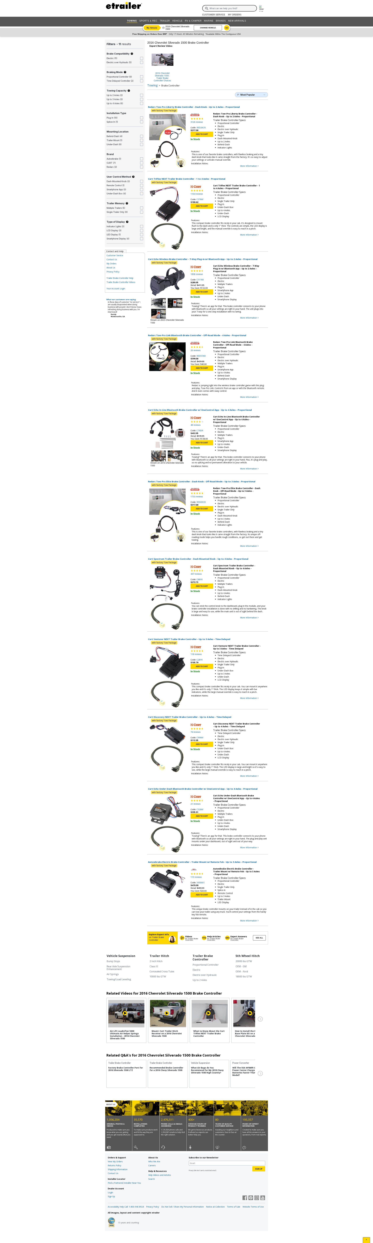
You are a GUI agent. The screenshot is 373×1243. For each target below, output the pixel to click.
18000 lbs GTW (244, 976)
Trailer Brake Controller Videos (121, 282)
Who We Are (154, 1161)
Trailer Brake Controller (203, 957)
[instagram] (256, 1198)
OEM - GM (241, 966)
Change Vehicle (208, 28)
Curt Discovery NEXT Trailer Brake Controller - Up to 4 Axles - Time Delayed (189, 716)
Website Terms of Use (253, 1206)
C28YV (200, 659)
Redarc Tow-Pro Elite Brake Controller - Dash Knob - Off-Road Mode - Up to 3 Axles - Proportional (201, 481)
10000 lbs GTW (158, 976)
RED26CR (201, 127)
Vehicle (177, 20)
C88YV (200, 579)
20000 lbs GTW (244, 961)
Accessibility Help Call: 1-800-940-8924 (126, 1206)
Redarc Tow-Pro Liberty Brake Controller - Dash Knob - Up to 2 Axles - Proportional (194, 106)
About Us (111, 267)
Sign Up (111, 1196)
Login (110, 1192)
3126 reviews (197, 122)
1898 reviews (197, 274)
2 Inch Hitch (156, 961)
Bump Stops (113, 961)
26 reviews (196, 350)
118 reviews (196, 654)
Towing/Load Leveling (119, 979)
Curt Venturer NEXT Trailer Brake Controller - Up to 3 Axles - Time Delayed (189, 639)
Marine (208, 20)
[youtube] (262, 1198)
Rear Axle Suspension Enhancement (118, 968)
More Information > (252, 166)
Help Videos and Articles (159, 1175)
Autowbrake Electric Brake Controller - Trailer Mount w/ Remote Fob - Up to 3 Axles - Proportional (202, 861)
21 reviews (196, 803)
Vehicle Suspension (121, 956)
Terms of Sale (233, 1206)
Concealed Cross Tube (162, 971)
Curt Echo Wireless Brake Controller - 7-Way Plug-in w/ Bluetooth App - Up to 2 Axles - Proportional (202, 259)
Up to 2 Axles (200, 980)
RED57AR (201, 355)
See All (259, 938)
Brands (221, 20)
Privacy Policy (113, 271)
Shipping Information (117, 1169)
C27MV (200, 199)
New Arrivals (237, 20)
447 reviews (196, 573)
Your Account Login (116, 288)
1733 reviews (197, 496)
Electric (196, 969)
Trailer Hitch (159, 956)
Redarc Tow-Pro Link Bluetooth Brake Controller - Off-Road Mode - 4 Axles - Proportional (197, 335)
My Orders (234, 14)
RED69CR (201, 502)
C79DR (200, 430)
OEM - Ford (242, 971)
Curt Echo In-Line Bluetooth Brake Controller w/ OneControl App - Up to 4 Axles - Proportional (200, 409)
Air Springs (113, 974)
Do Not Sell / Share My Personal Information (182, 1206)
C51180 (200, 279)
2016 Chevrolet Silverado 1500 (177, 27)
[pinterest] (250, 1198)
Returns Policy (114, 1165)
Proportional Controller (206, 964)
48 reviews (196, 425)
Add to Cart (202, 134)
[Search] (207, 8)
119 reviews (196, 877)
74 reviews (196, 732)
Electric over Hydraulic (205, 975)
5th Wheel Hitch (248, 956)
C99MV (200, 737)
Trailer (165, 20)
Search (151, 1179)
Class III (154, 966)
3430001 (201, 882)
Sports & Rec (148, 20)
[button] (259, 1019)
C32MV (200, 809)
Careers (152, 1165)
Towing (132, 20)
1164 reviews (197, 193)
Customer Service (213, 14)
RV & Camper (193, 20)
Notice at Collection (215, 1206)
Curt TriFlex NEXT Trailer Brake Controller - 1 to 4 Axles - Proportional (186, 178)
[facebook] (244, 1198)
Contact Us (112, 259)
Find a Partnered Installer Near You (124, 1182)
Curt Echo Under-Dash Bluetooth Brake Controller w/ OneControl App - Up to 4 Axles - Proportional (202, 788)
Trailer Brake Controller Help (120, 278)
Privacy (191, 1170)
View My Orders (115, 1161)
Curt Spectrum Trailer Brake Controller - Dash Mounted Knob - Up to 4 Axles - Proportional (198, 558)
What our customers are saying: (121, 299)
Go (226, 28)
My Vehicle (152, 28)
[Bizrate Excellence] (111, 1222)
